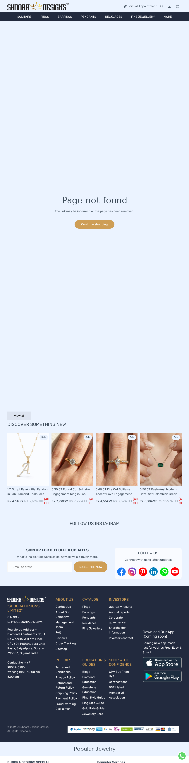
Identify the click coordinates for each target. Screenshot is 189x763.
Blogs (86, 671)
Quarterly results (120, 606)
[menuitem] (24, 17)
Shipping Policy (66, 693)
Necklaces (89, 623)
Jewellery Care (92, 714)
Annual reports (119, 612)
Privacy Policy (65, 677)
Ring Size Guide (93, 703)
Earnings (88, 612)
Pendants (89, 617)
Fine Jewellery (92, 628)
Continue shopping (94, 224)
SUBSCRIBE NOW (90, 567)
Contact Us (63, 606)
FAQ (58, 632)
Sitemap (61, 649)
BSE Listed (116, 687)
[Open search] (162, 6)
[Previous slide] (10, 459)
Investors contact (121, 638)
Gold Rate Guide (93, 708)
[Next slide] (46, 459)
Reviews (61, 638)
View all (19, 415)
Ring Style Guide (93, 697)
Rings (86, 606)
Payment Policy (66, 698)
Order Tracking (66, 643)
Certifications (118, 682)
